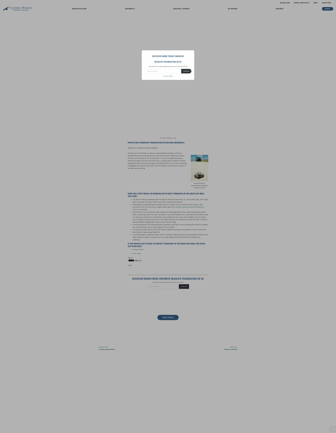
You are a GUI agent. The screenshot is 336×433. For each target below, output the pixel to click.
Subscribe (186, 71)
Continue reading (168, 76)
